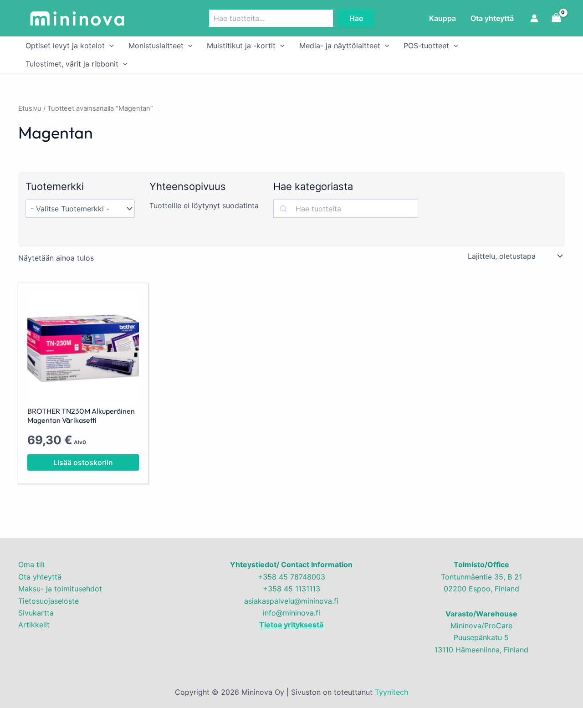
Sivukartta (36, 612)
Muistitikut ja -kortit (241, 45)
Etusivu (29, 108)
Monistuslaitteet (156, 45)
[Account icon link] (534, 18)
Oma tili (31, 564)
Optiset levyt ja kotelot (65, 45)
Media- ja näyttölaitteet (339, 45)
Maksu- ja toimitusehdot (60, 588)
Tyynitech (391, 692)
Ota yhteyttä (492, 18)
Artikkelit (34, 624)
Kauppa (442, 18)
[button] (109, 45)
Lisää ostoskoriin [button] (83, 462)
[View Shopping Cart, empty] (556, 18)
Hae (356, 18)
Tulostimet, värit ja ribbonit (72, 63)
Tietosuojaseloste (48, 600)
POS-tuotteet (426, 45)
